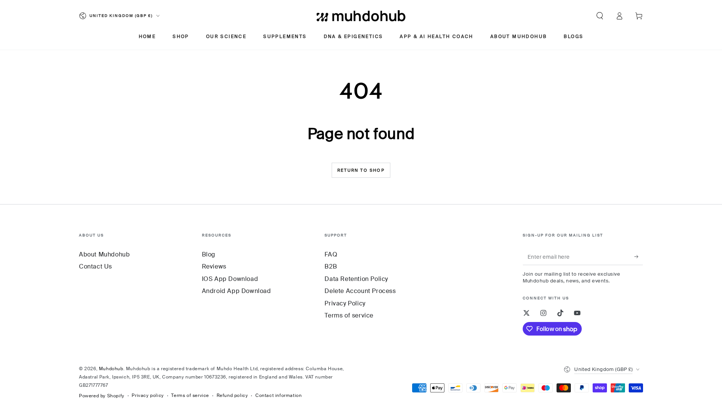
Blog (208, 254)
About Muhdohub (104, 254)
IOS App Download (230, 279)
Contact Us (95, 266)
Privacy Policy (345, 303)
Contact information (278, 395)
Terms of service (349, 315)
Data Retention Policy (356, 279)
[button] (600, 16)
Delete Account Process (360, 291)
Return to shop (361, 170)
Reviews (214, 266)
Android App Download (236, 291)
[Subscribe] (638, 256)
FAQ (331, 254)
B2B (331, 266)
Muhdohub (111, 369)
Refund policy (232, 395)
